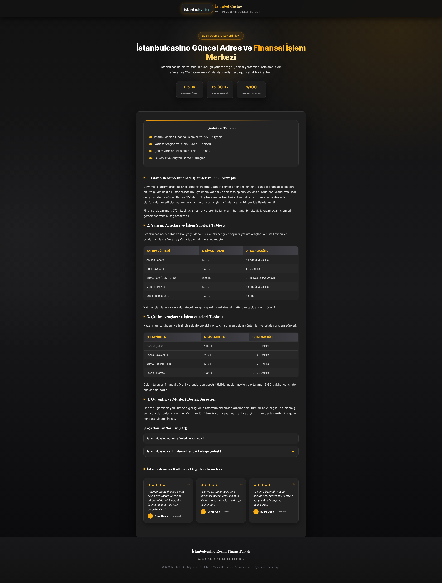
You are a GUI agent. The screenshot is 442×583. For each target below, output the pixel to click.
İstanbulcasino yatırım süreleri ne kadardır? (175, 438)
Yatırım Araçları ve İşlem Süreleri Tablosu (183, 144)
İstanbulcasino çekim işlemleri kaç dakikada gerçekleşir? (184, 451)
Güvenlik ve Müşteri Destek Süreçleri (180, 158)
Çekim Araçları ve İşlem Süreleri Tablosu (182, 151)
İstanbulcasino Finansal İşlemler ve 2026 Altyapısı (188, 137)
